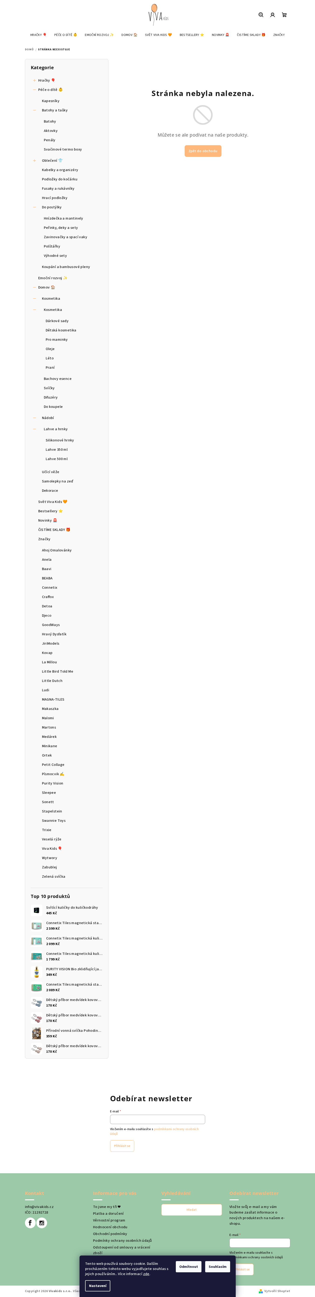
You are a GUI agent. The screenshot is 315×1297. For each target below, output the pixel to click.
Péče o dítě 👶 (50, 89)
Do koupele (53, 406)
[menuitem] (38, 35)
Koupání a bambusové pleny (66, 266)
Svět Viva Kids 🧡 (53, 501)
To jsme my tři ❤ (106, 1206)
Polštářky (52, 246)
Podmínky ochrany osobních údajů (122, 1240)
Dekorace (50, 490)
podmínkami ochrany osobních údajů (256, 1257)
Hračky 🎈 (47, 80)
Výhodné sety (55, 255)
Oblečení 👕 (52, 160)
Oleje (50, 348)
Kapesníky (51, 100)
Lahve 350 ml (57, 449)
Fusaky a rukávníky (58, 188)
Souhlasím (218, 1266)
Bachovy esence (58, 378)
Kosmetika (51, 298)
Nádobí (48, 417)
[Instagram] (41, 1223)
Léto (50, 358)
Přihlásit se (122, 1146)
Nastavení (97, 1285)
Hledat (192, 1210)
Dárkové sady (57, 320)
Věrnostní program (109, 1220)
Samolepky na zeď (57, 481)
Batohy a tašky (55, 110)
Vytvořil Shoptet (277, 1291)
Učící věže (50, 472)
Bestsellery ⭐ (50, 511)
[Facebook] (30, 1223)
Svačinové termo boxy (63, 149)
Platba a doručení (108, 1213)
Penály (49, 140)
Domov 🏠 (46, 287)
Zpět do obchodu (203, 151)
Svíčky (49, 388)
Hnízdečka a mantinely (63, 218)
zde (146, 1273)
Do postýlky (52, 207)
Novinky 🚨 (48, 520)
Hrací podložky (55, 197)
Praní (50, 367)
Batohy (50, 121)
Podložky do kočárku (60, 179)
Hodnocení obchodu (110, 1227)
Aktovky (51, 130)
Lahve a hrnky (56, 429)
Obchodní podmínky (110, 1233)
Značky (44, 539)
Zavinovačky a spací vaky (65, 237)
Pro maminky (57, 339)
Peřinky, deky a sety (61, 227)
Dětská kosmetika (61, 330)
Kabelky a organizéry (60, 169)
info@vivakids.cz (39, 1206)
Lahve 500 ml (57, 458)
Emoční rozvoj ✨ (53, 278)
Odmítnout (188, 1266)
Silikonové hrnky (60, 440)
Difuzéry (51, 397)
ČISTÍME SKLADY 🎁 (54, 529)
